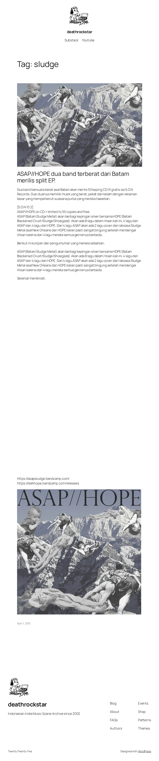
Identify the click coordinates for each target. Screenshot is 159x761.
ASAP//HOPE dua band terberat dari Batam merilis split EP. (73, 176)
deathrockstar (79, 31)
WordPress (144, 751)
